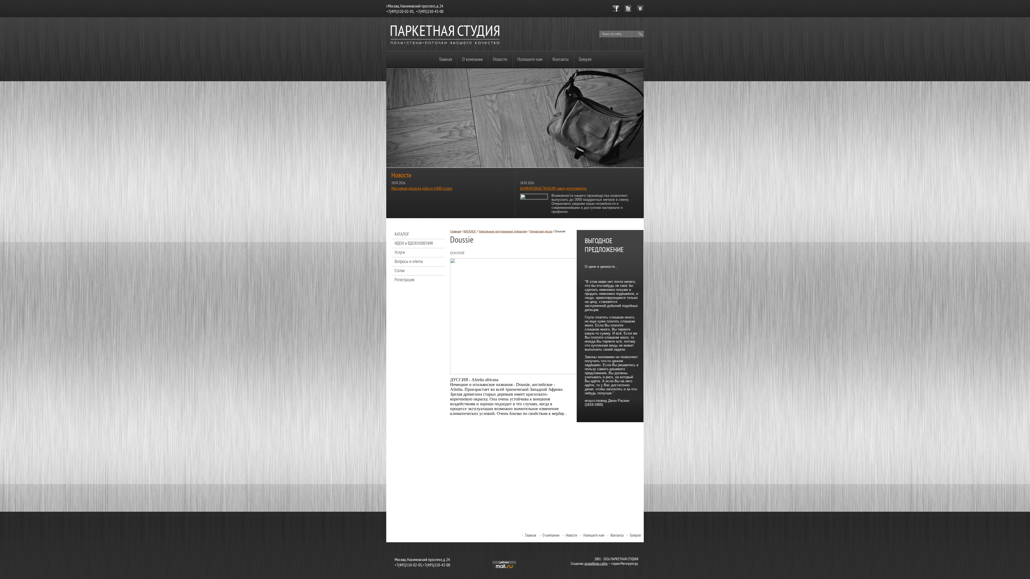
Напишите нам (529, 60)
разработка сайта (596, 564)
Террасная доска (540, 231)
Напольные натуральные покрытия (503, 231)
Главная (445, 60)
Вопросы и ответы (409, 262)
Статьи (399, 271)
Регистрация (404, 280)
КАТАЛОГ (470, 231)
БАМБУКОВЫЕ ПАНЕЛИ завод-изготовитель (553, 188)
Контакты (561, 60)
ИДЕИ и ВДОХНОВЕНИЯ (414, 244)
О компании (472, 60)
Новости (500, 60)
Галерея (585, 60)
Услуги (400, 253)
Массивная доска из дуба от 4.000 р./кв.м (421, 188)
